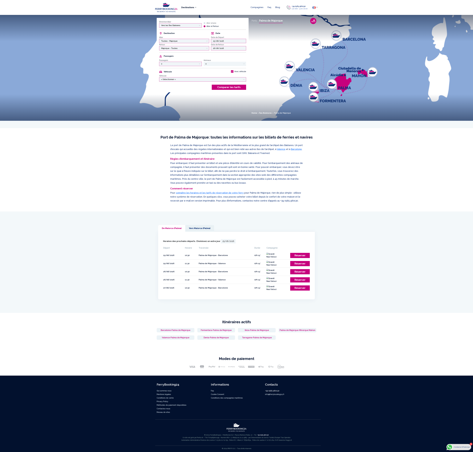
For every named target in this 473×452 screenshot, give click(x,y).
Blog (277, 7)
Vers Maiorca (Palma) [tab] (199, 228)
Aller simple (211, 23)
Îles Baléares (265, 113)
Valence (281, 149)
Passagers (163, 60)
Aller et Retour (212, 26)
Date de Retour (217, 45)
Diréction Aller (165, 22)
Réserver (300, 255)
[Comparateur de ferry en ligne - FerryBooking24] (166, 7)
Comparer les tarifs (229, 87)
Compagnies (257, 7)
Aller (161, 37)
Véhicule (162, 76)
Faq (269, 7)
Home (254, 113)
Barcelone (296, 149)
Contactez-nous (163, 409)
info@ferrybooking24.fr (274, 394)
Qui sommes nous (164, 391)
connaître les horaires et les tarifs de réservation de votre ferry (210, 192)
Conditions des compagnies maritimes (227, 398)
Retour (162, 45)
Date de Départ (217, 37)
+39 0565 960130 (299, 6)
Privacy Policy (162, 401)
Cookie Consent (217, 394)
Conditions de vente (165, 398)
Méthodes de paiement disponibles (171, 405)
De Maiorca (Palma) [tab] (172, 228)
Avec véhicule (240, 71)
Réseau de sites (163, 412)
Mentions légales (164, 394)
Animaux (207, 60)
